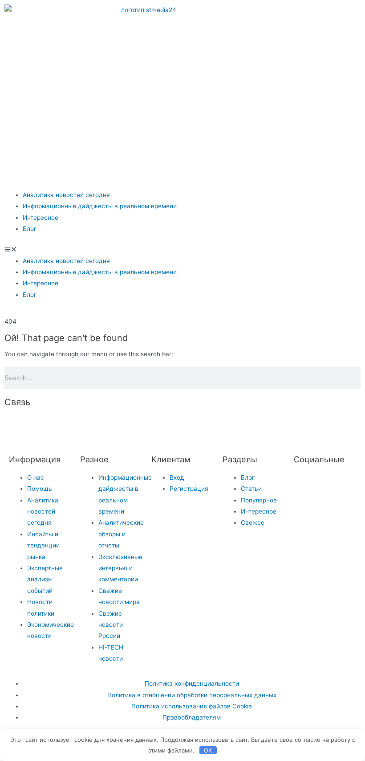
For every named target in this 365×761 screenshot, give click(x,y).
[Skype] (184, 426)
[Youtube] (259, 41)
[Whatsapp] (331, 15)
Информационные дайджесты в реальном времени (100, 206)
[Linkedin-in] (160, 426)
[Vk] (283, 15)
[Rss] (232, 426)
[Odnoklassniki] (307, 15)
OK (208, 750)
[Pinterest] (283, 41)
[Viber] (208, 426)
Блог (29, 228)
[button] (182, 249)
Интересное (40, 217)
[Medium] (136, 426)
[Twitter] (305, 483)
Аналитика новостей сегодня (66, 194)
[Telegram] (259, 15)
